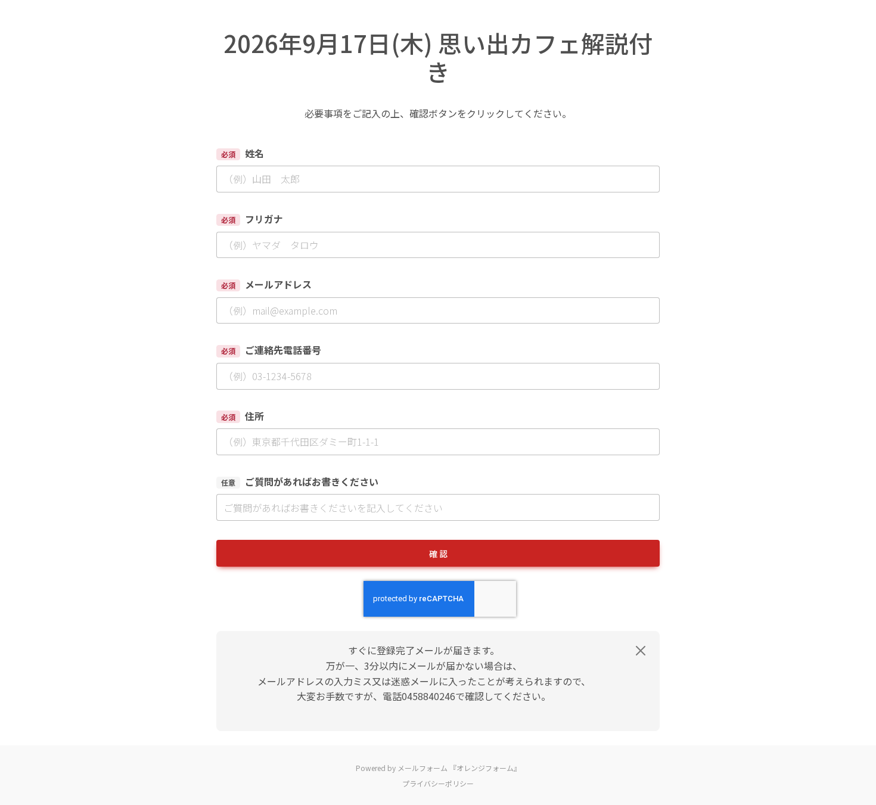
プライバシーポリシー (438, 783)
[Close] (641, 650)
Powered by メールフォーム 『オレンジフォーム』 (438, 768)
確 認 (438, 554)
